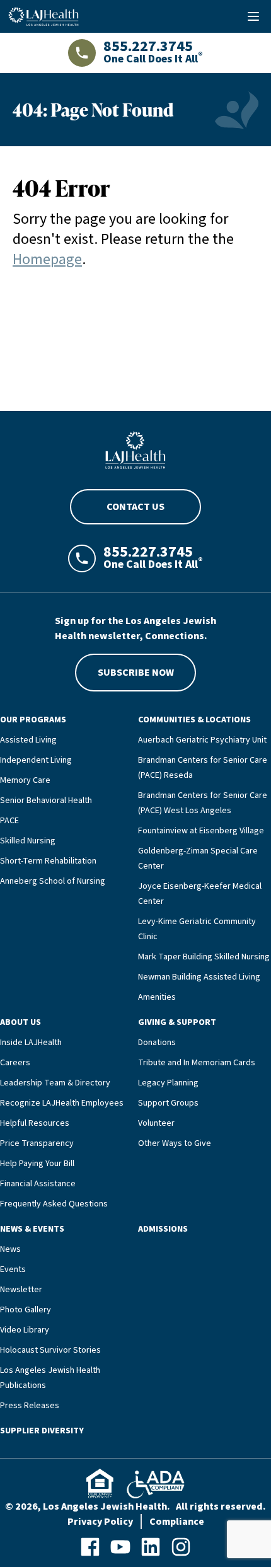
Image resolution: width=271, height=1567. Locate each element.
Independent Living (36, 760)
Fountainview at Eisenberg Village (201, 830)
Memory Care (25, 780)
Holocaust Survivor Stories (50, 1350)
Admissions (163, 1229)
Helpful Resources (34, 1123)
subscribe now (136, 672)
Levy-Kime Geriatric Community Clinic (197, 929)
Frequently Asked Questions (54, 1204)
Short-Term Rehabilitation (48, 861)
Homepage (47, 259)
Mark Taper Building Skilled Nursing (204, 957)
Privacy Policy (100, 1522)
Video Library (24, 1330)
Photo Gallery (25, 1310)
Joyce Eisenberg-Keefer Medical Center (200, 894)
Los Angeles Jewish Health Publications (50, 1378)
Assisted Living (28, 740)
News (10, 1249)
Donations (157, 1042)
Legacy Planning (168, 1083)
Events (13, 1269)
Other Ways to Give (174, 1143)
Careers (15, 1062)
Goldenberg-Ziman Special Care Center (198, 858)
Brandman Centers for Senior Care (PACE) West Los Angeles (202, 803)
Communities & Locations (194, 720)
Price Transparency (37, 1143)
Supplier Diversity (42, 1431)
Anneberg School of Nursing (52, 881)
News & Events (32, 1229)
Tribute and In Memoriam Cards (196, 1062)
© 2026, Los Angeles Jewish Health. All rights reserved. (135, 1506)
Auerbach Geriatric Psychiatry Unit (202, 740)
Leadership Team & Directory (55, 1083)
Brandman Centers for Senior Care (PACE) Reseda (202, 768)
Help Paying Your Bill (37, 1163)
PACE (9, 820)
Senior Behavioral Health (46, 800)
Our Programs (33, 720)
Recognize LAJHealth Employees (62, 1103)
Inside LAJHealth (31, 1042)
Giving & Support (177, 1022)
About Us (20, 1022)
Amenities (157, 997)
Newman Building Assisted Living (199, 977)
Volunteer (156, 1123)
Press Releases (29, 1405)
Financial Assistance (38, 1183)
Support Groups (168, 1103)
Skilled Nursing (27, 841)
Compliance (176, 1522)
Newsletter (21, 1289)
